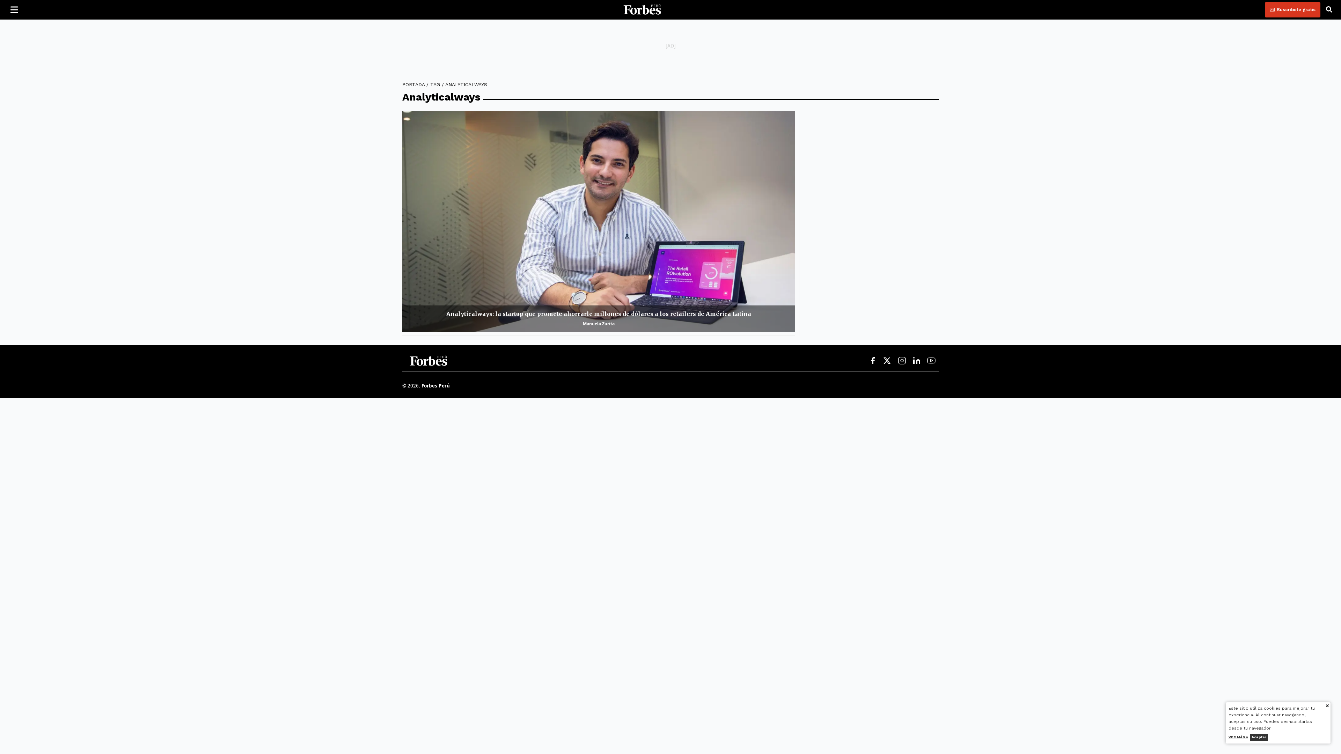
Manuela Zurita (599, 324)
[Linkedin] (917, 360)
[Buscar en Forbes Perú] (1329, 9)
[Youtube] (931, 360)
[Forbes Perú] (642, 9)
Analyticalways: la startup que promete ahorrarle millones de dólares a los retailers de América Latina (598, 313)
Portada (413, 84)
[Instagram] (902, 360)
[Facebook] (873, 360)
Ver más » (1238, 737)
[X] (887, 360)
